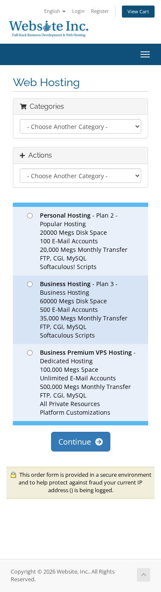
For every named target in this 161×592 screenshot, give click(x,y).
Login (78, 11)
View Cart (138, 11)
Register (100, 11)
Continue (76, 442)
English (52, 11)
